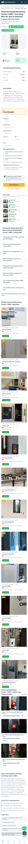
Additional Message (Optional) (11, 165)
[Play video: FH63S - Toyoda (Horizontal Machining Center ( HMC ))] (14, 751)
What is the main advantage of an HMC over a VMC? (12, 274)
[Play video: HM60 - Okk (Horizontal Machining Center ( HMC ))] (14, 703)
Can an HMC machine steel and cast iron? (13, 288)
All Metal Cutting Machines (9, 825)
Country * (5, 136)
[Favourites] (22, 2)
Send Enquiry (14, 185)
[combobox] (8, 139)
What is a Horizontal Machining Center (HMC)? (12, 245)
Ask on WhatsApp (8, 30)
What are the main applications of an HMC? (13, 252)
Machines (7, 7)
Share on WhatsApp (17, 26)
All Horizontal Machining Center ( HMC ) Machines (12, 818)
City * (15, 136)
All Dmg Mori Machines (8, 822)
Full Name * (6, 118)
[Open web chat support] (24, 833)
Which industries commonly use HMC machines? (12, 259)
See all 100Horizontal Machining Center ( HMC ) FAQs (13, 294)
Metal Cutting (14, 7)
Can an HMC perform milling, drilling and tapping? (13, 281)
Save (5, 26)
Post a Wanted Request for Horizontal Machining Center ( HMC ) (11, 834)
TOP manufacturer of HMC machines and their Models (13, 238)
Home (2, 7)
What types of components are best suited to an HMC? (13, 267)
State (4, 143)
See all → (23, 196)
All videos (24, 694)
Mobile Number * (7, 130)
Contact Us (17, 188)
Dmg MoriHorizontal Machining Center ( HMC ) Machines (13, 829)
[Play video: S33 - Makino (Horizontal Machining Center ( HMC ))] (14, 726)
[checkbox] (3, 152)
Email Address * (7, 124)
